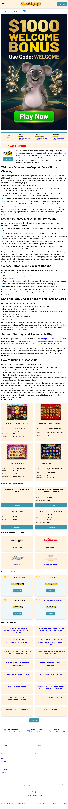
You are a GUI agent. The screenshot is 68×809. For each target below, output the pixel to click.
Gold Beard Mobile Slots (51, 674)
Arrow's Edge (7, 766)
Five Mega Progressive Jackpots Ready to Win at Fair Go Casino (17, 630)
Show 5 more (38, 753)
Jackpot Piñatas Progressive (53, 600)
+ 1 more (49, 430)
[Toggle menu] (3, 4)
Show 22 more (5, 772)
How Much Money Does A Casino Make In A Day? (51, 652)
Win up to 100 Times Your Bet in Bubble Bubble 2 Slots (17, 652)
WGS (5, 742)
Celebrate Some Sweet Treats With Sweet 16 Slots (17, 699)
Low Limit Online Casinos (17, 709)
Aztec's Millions (19, 577)
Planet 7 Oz (17, 547)
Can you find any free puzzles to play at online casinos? (50, 687)
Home (6, 11)
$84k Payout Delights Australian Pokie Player (17, 641)
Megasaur (53, 577)
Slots (39, 748)
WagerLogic (7, 748)
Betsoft (5, 769)
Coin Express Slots (53, 138)
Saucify (5, 750)
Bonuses (40, 742)
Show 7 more (4, 753)
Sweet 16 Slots (17, 463)
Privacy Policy (63, 803)
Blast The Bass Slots (18, 138)
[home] (31, 6)
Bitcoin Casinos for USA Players (50, 664)
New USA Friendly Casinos (50, 697)
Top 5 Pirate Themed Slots (17, 674)
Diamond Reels (50, 564)
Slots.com (50, 547)
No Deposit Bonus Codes (44, 803)
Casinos (15, 11)
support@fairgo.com (46, 339)
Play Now (62, 4)
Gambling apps (50, 709)
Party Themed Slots (17, 686)
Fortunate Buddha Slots (17, 423)
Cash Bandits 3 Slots (51, 463)
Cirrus (17, 564)
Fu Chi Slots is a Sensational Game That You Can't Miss (51, 629)
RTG (5, 764)
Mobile (39, 745)
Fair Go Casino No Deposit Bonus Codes (17, 664)
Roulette (55, 803)
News (36, 740)
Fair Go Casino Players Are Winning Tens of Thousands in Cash (51, 642)
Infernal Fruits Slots (36, 138)
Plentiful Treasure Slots (50, 423)
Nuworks (6, 745)
